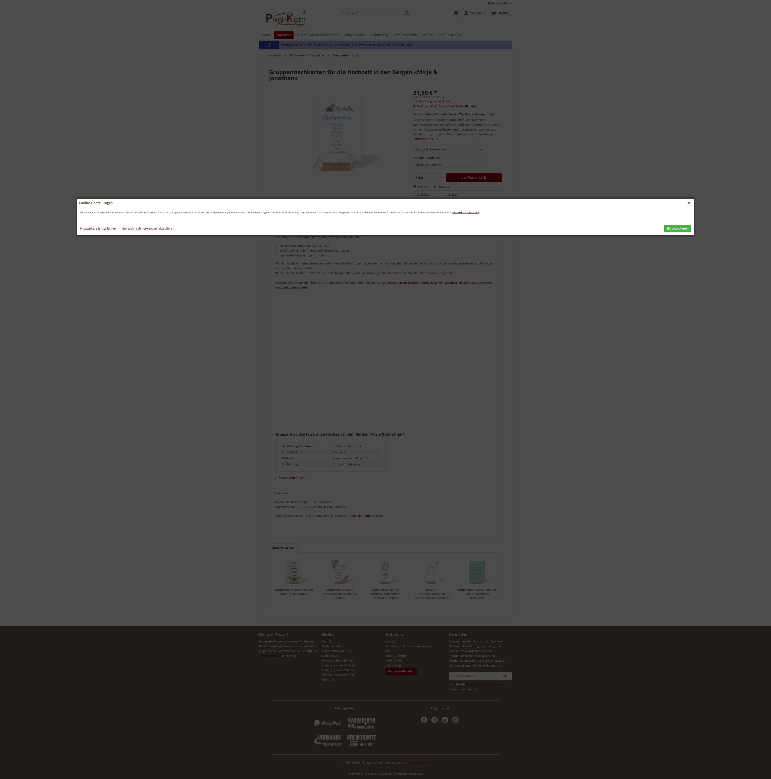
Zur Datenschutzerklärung (465, 212)
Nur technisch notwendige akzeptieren (148, 228)
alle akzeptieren (677, 228)
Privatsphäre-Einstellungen (98, 228)
